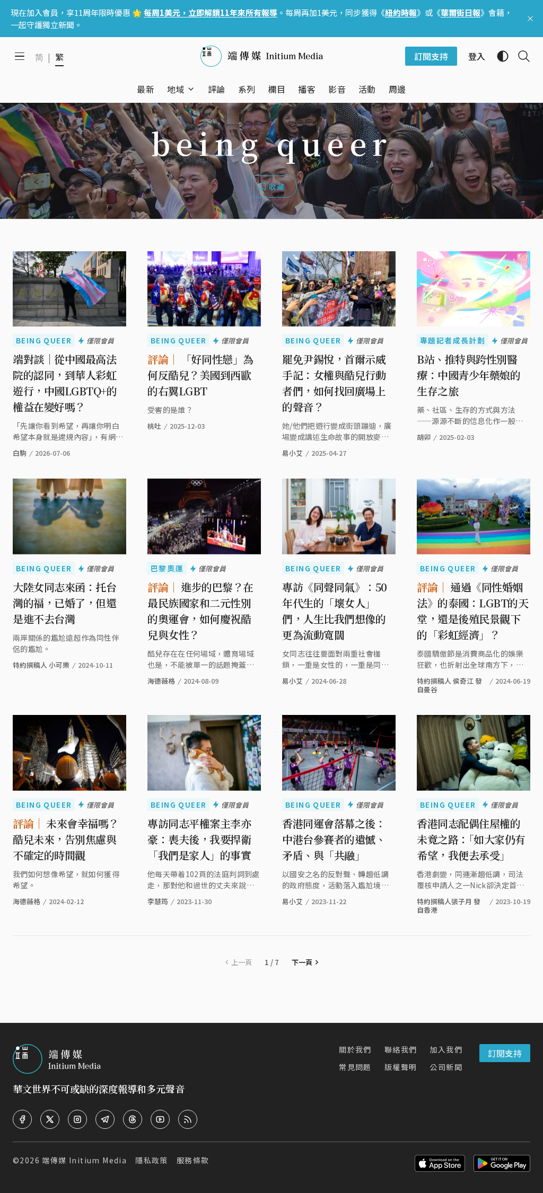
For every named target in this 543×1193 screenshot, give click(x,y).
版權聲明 (400, 1067)
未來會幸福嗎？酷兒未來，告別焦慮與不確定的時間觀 (66, 839)
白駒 (20, 453)
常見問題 (355, 1067)
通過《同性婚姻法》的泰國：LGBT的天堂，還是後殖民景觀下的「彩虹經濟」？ (472, 610)
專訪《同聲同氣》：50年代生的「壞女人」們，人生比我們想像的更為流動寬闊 (334, 610)
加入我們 (446, 1049)
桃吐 (154, 426)
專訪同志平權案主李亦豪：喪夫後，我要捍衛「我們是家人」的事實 (199, 839)
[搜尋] (519, 56)
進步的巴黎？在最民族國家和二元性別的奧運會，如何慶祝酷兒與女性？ (200, 610)
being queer (44, 340)
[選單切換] (191, 89)
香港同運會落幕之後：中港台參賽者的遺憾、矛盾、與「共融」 (334, 839)
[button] (176, 89)
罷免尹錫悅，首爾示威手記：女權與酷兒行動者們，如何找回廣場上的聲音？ (334, 382)
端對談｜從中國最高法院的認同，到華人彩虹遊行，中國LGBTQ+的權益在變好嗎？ (65, 382)
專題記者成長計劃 (452, 340)
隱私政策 (151, 1160)
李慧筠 (157, 901)
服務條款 (193, 1160)
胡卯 (424, 437)
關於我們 (355, 1049)
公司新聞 (446, 1067)
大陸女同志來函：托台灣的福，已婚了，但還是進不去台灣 (64, 602)
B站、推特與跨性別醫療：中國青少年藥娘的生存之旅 (468, 375)
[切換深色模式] (498, 56)
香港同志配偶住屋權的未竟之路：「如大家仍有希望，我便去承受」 (471, 839)
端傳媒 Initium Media (84, 1160)
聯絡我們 (400, 1049)
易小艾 (292, 453)
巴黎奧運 (167, 568)
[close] (530, 18)
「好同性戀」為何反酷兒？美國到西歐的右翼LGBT (200, 375)
